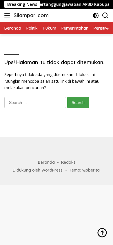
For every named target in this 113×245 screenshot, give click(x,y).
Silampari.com (31, 15)
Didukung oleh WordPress (38, 170)
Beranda (46, 162)
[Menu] (8, 15)
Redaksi (68, 162)
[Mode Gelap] (95, 15)
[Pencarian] (105, 15)
